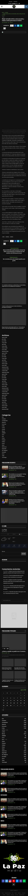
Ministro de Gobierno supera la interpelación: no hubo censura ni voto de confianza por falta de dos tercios (17, 467)
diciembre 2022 (5, 409)
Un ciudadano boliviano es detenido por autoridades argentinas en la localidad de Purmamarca (14, 285)
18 (7, 703)
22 (20, 703)
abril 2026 (4, 344)
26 (10, 705)
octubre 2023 (4, 391)
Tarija (3, 455)
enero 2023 (4, 407)
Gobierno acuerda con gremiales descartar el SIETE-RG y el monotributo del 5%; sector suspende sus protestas (14, 581)
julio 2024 (4, 375)
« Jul (3, 709)
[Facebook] (3, 881)
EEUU (3, 236)
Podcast (3, 439)
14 (17, 700)
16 (24, 700)
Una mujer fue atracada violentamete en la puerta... (20, 668)
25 (7, 705)
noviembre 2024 (5, 368)
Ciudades (4, 418)
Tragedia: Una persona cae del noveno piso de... (7, 680)
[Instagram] (10, 881)
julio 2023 (4, 396)
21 (17, 703)
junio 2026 (4, 340)
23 (24, 703)
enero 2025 (4, 365)
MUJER (11, 236)
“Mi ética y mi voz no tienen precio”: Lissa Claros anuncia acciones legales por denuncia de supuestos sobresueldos (17, 501)
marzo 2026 (4, 346)
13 (14, 700)
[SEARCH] (24, 600)
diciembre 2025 (5, 351)
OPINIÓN (3, 432)
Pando (3, 438)
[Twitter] (6, 881)
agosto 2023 (4, 395)
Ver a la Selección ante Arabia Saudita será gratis (14, 260)
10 (3, 700)
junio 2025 (4, 356)
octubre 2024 (4, 370)
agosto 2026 (4, 337)
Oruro (3, 434)
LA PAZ (3, 429)
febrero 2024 (4, 384)
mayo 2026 (4, 342)
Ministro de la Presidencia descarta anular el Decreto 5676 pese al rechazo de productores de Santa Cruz (17, 484)
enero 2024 (4, 386)
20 (14, 703)
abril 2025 (4, 360)
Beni (3, 417)
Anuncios (10, 1)
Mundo (3, 431)
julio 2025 (4, 354)
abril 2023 (4, 402)
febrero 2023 (4, 405)
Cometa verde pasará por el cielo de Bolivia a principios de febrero (12, 306)
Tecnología (4, 457)
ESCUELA (7, 236)
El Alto (3, 425)
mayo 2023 (4, 400)
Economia (4, 424)
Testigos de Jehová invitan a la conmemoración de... (20, 680)
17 (3, 703)
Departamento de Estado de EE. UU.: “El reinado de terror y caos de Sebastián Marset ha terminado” (13, 327)
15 (20, 700)
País (3, 436)
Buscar (3, 551)
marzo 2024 (4, 382)
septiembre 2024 (5, 372)
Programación (21, 894)
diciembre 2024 (5, 367)
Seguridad (4, 448)
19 (10, 703)
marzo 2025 (4, 361)
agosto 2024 (4, 374)
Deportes (4, 422)
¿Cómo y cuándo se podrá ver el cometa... (14, 651)
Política (3, 441)
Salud (3, 445)
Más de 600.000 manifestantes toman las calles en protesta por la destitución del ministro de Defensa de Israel (14, 251)
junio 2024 (4, 377)
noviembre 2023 (5, 389)
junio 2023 (4, 398)
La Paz (3, 427)
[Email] (17, 881)
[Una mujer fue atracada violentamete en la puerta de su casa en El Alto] (20, 662)
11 (7, 700)
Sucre (3, 453)
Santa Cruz (4, 446)
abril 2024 (4, 381)
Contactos (15, 1)
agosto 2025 (4, 353)
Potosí (3, 443)
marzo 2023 (4, 404)
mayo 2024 (4, 379)
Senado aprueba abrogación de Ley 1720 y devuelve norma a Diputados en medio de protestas (13, 587)
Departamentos (8, 893)
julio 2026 (4, 339)
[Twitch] (20, 881)
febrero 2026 (4, 347)
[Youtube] (13, 881)
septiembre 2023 (5, 393)
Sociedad (4, 452)
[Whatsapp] (24, 881)
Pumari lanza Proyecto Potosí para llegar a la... (7, 668)
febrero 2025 (4, 363)
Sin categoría (4, 450)
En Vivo (16, 894)
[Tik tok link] (19, 4)
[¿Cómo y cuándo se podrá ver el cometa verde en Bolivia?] (14, 642)
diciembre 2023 (5, 388)
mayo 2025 (4, 358)
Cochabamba (4, 420)
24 (3, 705)
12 (10, 700)
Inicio (3, 893)
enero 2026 (4, 349)
